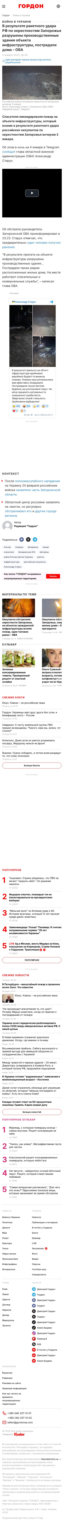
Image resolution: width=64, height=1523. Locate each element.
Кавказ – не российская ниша (24, 702)
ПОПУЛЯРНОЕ (12, 869)
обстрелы (44, 552)
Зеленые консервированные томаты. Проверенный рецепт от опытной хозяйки (16, 675)
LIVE (34, 1243)
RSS (39, 1344)
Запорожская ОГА (26, 552)
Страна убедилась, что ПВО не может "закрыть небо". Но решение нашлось (33, 881)
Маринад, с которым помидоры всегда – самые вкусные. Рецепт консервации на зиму (33, 1130)
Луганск (6, 1325)
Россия (7, 547)
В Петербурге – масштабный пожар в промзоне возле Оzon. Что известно (31, 986)
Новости (6, 1211)
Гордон (6, 15)
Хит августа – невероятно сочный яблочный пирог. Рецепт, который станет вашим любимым (34, 1173)
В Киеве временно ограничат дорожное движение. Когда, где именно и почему (25, 1039)
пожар (46, 547)
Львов (5, 1294)
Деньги (6, 1227)
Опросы (36, 1264)
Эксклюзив (38, 1248)
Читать (53, 576)
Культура (7, 1243)
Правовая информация (14, 1388)
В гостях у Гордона (42, 1227)
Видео (35, 1259)
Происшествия (10, 1259)
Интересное (8, 1269)
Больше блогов (32, 765)
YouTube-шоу (39, 1269)
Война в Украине (21, 15)
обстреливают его (18, 511)
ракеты (40, 557)
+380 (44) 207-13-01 (19, 1413)
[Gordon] (31, 6)
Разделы (36, 1211)
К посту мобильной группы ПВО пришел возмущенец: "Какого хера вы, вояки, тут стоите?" (31, 727)
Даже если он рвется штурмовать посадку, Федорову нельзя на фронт (28, 742)
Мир (4, 1233)
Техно (5, 1248)
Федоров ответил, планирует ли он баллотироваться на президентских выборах (30, 897)
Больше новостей (32, 1112)
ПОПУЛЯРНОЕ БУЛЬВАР (19, 1119)
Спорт (5, 1238)
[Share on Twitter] (28, 539)
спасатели (9, 552)
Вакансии (7, 1372)
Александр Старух (13, 567)
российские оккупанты (35, 562)
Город (5, 1283)
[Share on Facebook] (21, 539)
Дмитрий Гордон (46, 1289)
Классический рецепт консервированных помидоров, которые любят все (33, 1159)
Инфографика (9, 1264)
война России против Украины (18, 557)
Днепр (5, 1315)
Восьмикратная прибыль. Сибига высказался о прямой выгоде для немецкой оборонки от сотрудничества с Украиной (30, 1051)
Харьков (6, 1310)
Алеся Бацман (44, 1327)
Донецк (6, 1304)
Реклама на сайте (11, 1383)
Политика (7, 1222)
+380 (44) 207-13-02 (20, 1417)
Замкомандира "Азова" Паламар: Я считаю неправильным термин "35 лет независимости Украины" (35, 930)
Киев (4, 1289)
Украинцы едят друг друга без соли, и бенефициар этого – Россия (29, 714)
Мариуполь (8, 1320)
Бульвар (9, 644)
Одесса (6, 1299)
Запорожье (33, 547)
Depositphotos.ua (49, 1459)
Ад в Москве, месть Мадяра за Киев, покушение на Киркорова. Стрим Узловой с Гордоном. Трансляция (34, 946)
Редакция (7, 1378)
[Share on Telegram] (35, 539)
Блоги (35, 1233)
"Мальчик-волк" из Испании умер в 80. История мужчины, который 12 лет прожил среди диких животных (34, 913)
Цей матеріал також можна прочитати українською (28, 61)
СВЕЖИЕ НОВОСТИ (15, 975)
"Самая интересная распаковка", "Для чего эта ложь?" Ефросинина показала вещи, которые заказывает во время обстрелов (34, 1190)
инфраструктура (11, 562)
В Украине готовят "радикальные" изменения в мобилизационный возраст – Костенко (31, 1078)
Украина (19, 547)
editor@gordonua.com (20, 1422)
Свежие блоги (13, 697)
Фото (35, 1253)
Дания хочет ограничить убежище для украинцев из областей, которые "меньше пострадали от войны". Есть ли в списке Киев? (31, 1090)
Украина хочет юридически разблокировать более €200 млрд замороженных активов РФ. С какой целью (31, 1026)
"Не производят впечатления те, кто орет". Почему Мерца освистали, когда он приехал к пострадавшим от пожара (29, 1011)
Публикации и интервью (45, 1222)
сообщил (8, 151)
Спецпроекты (39, 1274)
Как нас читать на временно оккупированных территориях (11, 1398)
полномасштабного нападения (37, 481)
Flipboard (42, 1338)
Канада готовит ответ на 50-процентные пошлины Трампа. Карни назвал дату (27, 1103)
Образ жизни (9, 1253)
